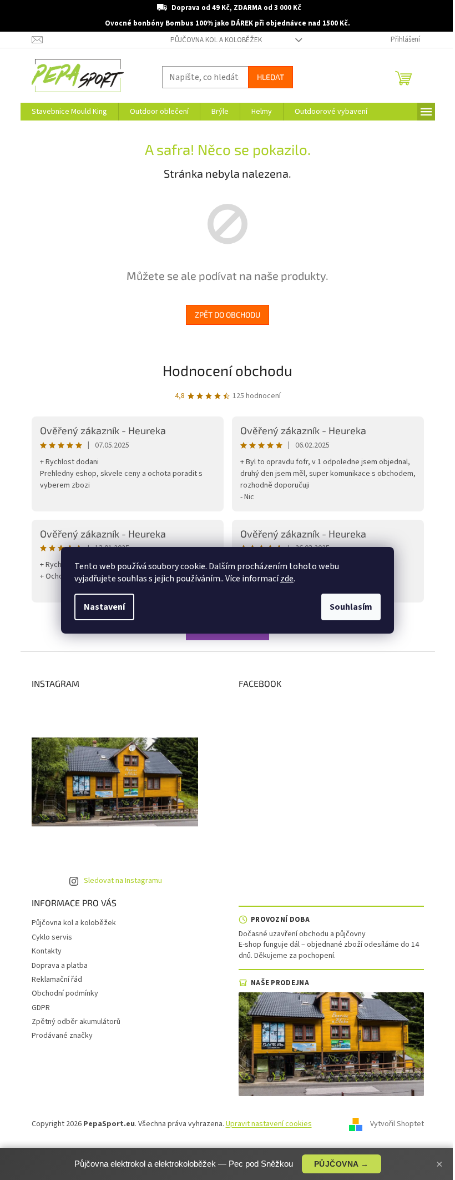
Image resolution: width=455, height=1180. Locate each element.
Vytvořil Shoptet (397, 1123)
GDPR (41, 1007)
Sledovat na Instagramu (123, 880)
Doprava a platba (60, 965)
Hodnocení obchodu (227, 370)
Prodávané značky (62, 1035)
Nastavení (104, 607)
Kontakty (47, 951)
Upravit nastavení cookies (269, 1123)
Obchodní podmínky (65, 993)
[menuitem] (69, 111)
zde (287, 579)
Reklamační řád (57, 979)
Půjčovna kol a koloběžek (216, 40)
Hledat (270, 77)
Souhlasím (351, 607)
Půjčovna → (341, 1163)
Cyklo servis (52, 937)
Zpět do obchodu (227, 314)
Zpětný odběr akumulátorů (76, 1021)
